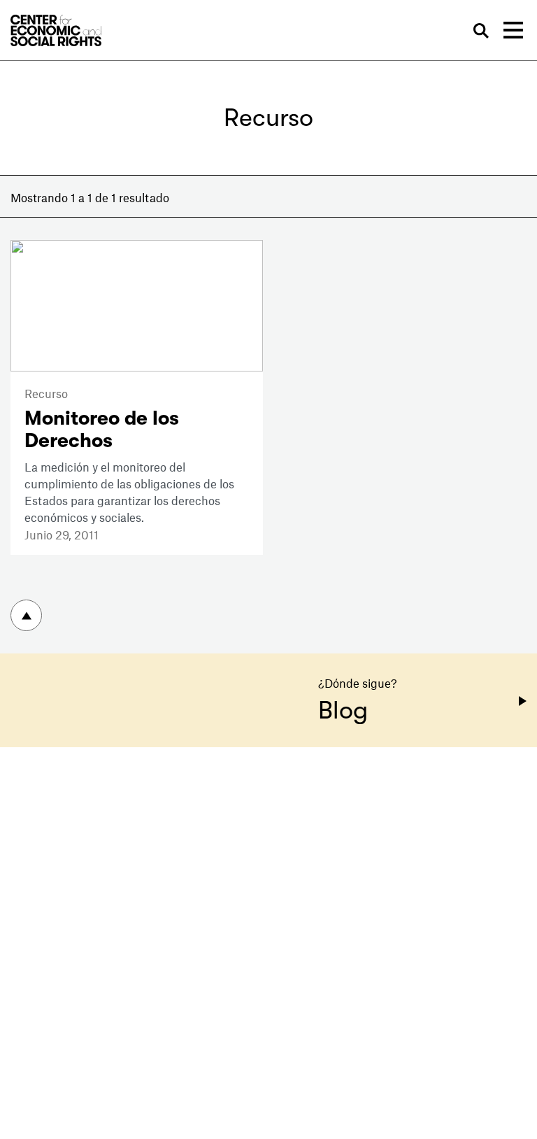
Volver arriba (26, 615)
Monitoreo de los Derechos (101, 429)
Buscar (480, 31)
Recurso (46, 393)
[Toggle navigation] (513, 30)
